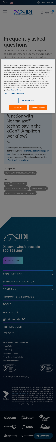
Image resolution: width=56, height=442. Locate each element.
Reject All (18, 107)
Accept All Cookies (37, 107)
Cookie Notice (16, 90)
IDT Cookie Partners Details (14, 93)
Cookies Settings (27, 100)
